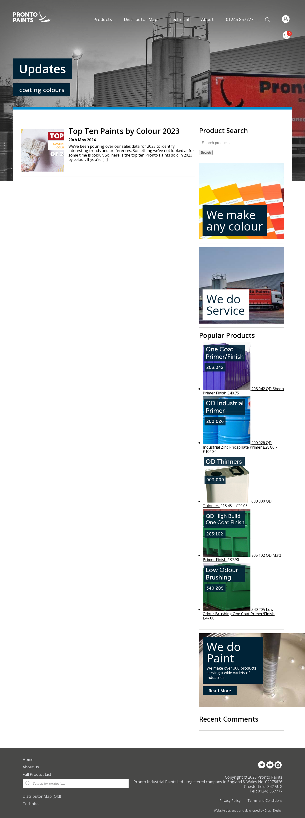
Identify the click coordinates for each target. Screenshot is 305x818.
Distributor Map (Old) (42, 796)
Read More (219, 690)
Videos (211, 37)
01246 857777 (239, 19)
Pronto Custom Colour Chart (179, 62)
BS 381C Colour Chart (179, 30)
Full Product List (37, 774)
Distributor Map (141, 19)
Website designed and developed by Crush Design (248, 810)
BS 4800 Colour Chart (179, 46)
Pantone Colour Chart (179, 78)
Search (206, 152)
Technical (31, 803)
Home (28, 759)
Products (102, 19)
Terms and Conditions (264, 800)
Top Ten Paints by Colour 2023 (124, 131)
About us (31, 767)
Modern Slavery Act (211, 12)
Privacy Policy (229, 800)
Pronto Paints (36, 17)
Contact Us (211, 26)
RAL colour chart (179, 14)
